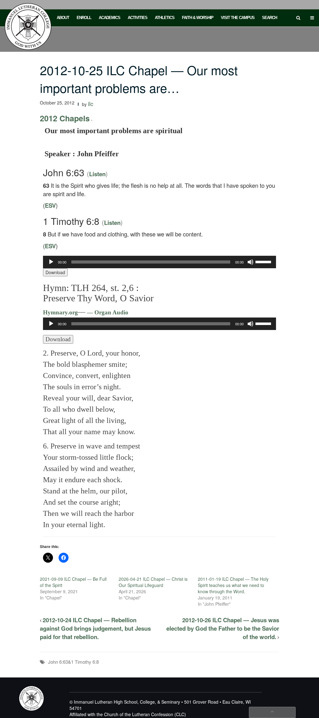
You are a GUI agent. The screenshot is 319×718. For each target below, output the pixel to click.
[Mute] (250, 262)
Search (269, 17)
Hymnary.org (60, 312)
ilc (90, 103)
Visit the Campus (238, 17)
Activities (137, 17)
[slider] (264, 261)
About (63, 17)
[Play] (51, 262)
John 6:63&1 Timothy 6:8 (73, 661)
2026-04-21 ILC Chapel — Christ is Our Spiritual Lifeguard (153, 582)
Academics (109, 17)
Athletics (164, 17)
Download (55, 272)
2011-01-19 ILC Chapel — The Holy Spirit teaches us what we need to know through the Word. (233, 585)
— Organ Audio (106, 312)
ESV (50, 205)
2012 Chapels (65, 118)
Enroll (84, 17)
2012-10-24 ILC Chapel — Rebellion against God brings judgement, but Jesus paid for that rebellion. (95, 628)
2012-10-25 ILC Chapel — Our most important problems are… (139, 78)
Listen (97, 174)
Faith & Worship (197, 17)
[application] (159, 262)
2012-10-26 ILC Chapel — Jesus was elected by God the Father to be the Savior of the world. (222, 628)
